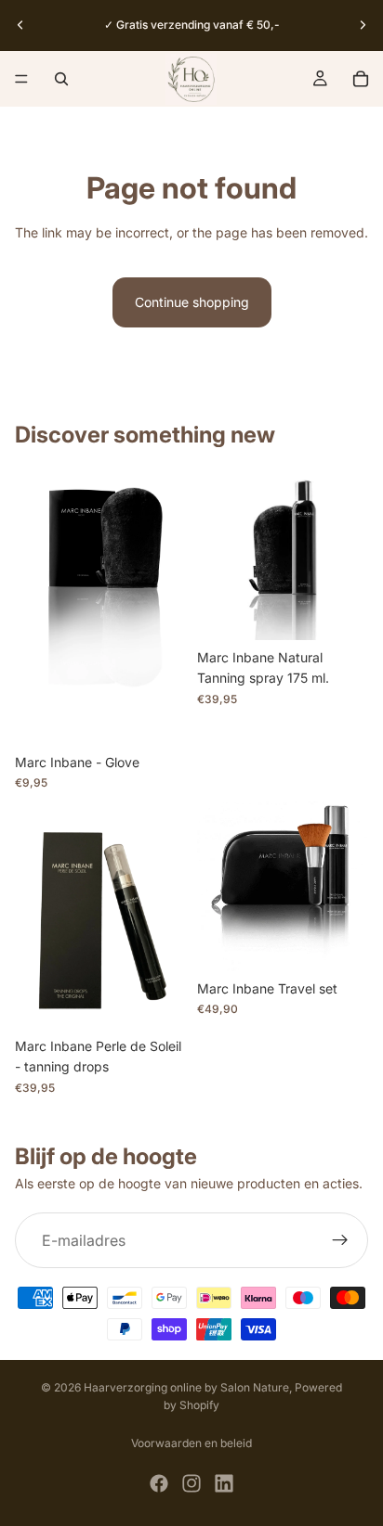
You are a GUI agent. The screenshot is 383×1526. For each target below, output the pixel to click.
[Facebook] (159, 1483)
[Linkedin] (224, 1483)
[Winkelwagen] (360, 78)
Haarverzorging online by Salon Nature (186, 1387)
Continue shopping (192, 302)
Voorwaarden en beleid (191, 1443)
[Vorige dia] (20, 25)
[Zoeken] (61, 78)
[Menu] (21, 79)
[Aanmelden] (340, 1240)
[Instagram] (191, 1483)
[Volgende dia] (362, 25)
